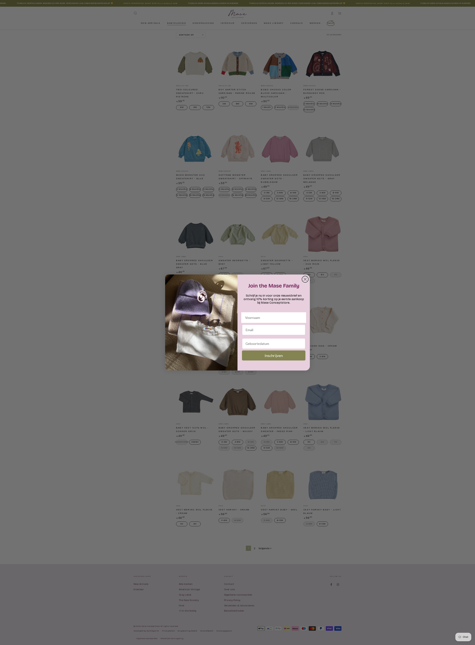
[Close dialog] (305, 279)
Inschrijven (274, 355)
